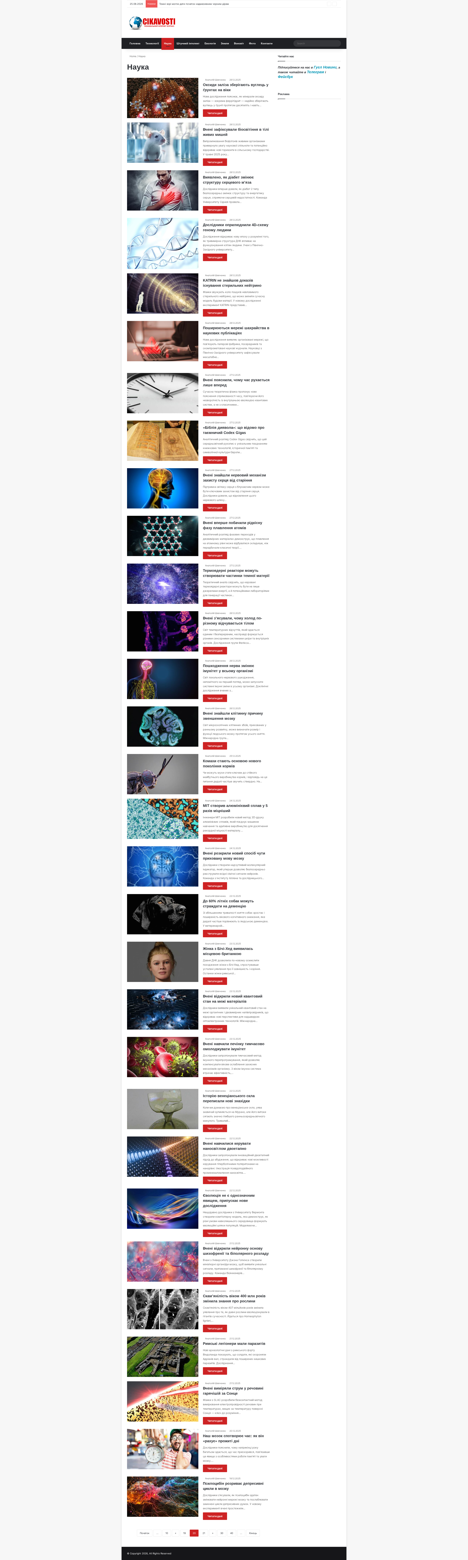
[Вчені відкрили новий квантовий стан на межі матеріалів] (162, 1009)
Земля (225, 43)
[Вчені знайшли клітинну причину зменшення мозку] (162, 726)
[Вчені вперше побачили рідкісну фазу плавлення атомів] (162, 536)
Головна (135, 43)
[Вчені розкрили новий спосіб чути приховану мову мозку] (162, 866)
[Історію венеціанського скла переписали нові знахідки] (162, 1109)
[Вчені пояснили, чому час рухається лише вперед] (162, 393)
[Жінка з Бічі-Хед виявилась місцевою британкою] (162, 962)
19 (184, 1533)
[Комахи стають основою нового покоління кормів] (162, 774)
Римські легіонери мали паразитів (234, 1344)
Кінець (253, 1533)
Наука (167, 43)
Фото (252, 43)
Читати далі (214, 113)
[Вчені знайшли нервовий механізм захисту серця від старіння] (162, 488)
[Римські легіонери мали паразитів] (162, 1357)
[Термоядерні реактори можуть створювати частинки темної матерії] (162, 584)
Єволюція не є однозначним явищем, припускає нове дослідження (229, 1200)
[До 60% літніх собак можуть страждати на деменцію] (162, 914)
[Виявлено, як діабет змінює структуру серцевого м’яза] (162, 190)
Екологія (210, 43)
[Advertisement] (309, 251)
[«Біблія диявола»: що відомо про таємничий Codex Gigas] (162, 441)
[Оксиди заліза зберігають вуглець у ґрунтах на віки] (162, 98)
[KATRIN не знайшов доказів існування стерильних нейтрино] (162, 293)
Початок (144, 1533)
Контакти (267, 43)
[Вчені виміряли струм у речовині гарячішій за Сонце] (162, 1401)
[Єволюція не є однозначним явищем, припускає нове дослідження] (162, 1208)
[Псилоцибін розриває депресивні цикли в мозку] (162, 1497)
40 (231, 1533)
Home (132, 56)
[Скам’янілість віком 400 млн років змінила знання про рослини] (162, 1309)
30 (221, 1533)
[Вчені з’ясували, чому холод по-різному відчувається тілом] (162, 631)
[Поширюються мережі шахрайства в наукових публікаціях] (162, 341)
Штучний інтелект (188, 43)
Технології (152, 43)
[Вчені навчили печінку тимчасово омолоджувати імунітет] (162, 1057)
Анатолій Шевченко (215, 79)
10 (166, 1533)
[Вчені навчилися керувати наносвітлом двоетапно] (162, 1156)
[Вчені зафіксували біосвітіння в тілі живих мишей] (162, 142)
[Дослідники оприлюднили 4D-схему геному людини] (162, 243)
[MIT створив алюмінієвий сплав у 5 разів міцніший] (162, 819)
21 (204, 1533)
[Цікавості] (152, 23)
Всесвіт (239, 43)
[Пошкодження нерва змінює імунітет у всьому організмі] (162, 679)
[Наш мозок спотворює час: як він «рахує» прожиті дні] (162, 1449)
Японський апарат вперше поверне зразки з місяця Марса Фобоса (198, 3)
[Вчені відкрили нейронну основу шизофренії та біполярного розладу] (162, 1261)
